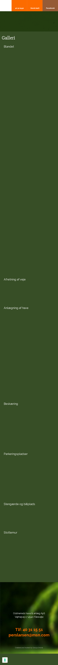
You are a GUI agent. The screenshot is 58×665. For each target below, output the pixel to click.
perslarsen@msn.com (29, 635)
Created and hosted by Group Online (29, 648)
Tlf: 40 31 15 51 (29, 629)
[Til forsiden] (29, 21)
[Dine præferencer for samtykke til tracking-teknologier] (5, 660)
